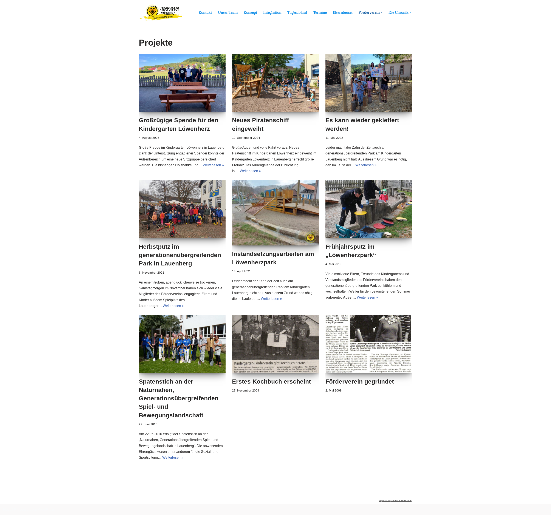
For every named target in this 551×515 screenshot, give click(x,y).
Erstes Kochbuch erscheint (271, 381)
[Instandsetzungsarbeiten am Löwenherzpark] (275, 212)
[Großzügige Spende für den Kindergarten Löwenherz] (182, 83)
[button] (381, 12)
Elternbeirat (343, 12)
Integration (272, 12)
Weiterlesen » (213, 165)
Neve (7, 509)
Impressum (384, 500)
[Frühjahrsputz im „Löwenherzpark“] (368, 209)
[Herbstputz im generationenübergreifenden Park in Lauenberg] (182, 209)
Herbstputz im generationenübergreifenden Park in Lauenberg (180, 255)
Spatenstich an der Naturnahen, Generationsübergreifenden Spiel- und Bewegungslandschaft (178, 398)
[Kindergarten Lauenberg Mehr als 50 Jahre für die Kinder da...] (161, 12)
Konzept (250, 12)
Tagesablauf (297, 12)
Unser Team (228, 12)
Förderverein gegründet (359, 381)
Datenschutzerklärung (401, 500)
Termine (320, 12)
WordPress (46, 509)
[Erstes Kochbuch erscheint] (275, 344)
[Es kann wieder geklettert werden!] (368, 83)
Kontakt (205, 12)
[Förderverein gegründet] (368, 344)
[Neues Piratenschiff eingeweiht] (275, 83)
